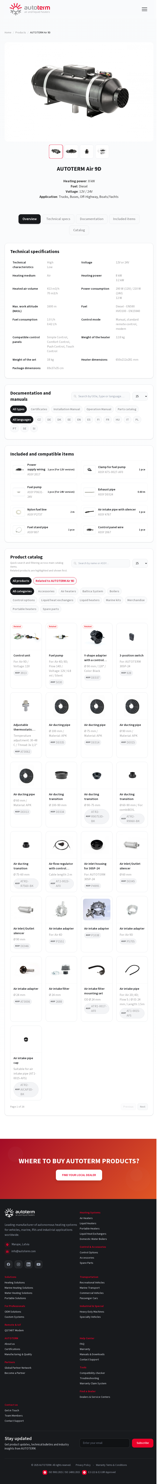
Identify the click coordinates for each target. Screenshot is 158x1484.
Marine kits (113, 600)
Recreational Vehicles (92, 1283)
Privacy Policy (83, 1465)
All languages (22, 420)
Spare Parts (86, 1263)
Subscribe (143, 1443)
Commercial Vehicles (92, 1293)
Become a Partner (15, 1373)
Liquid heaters (89, 600)
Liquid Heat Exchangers (93, 1234)
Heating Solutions (15, 1283)
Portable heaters (24, 609)
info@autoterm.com (24, 1251)
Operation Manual (99, 409)
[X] (8, 1264)
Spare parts (51, 609)
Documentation (91, 219)
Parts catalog (127, 409)
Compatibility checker (92, 1373)
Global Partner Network (18, 1368)
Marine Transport (90, 1288)
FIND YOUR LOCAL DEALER (79, 1175)
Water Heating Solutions (18, 1293)
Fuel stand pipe (37, 527)
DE (49, 420)
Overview (30, 219)
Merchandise (136, 600)
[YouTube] (38, 1264)
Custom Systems (14, 1317)
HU (118, 420)
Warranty (85, 1349)
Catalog (79, 230)
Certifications (12, 1349)
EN (79, 420)
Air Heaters (86, 1218)
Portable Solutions (15, 1298)
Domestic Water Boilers (93, 1239)
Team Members (14, 1416)
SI (34, 428)
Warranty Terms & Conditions (111, 1465)
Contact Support (89, 1360)
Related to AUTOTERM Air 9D (55, 581)
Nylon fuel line (37, 509)
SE (24, 428)
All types (18, 409)
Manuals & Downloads (92, 1354)
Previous (128, 1107)
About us (10, 1344)
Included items (124, 219)
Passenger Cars (89, 1298)
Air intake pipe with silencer (117, 509)
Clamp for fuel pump (112, 467)
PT (14, 428)
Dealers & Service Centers (95, 1397)
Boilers (114, 591)
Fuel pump (34, 487)
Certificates (39, 409)
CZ (39, 420)
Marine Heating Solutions (19, 1288)
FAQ (82, 1344)
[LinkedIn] (28, 1264)
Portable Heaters (90, 1229)
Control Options (89, 1253)
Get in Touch (12, 1410)
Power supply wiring (36, 467)
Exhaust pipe (106, 489)
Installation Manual (67, 409)
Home (8, 33)
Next (142, 1107)
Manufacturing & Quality (18, 1354)
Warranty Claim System (93, 1383)
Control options (24, 600)
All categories (22, 591)
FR (107, 420)
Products (20, 33)
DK (59, 420)
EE (69, 420)
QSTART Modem (14, 1330)
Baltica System (92, 591)
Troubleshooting (89, 1378)
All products (21, 581)
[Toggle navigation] (144, 9)
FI (98, 420)
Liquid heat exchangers (57, 600)
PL (137, 420)
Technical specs (58, 219)
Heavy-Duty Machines (92, 1312)
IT (127, 420)
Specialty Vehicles (90, 1317)
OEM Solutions (13, 1312)
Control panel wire (111, 527)
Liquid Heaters (88, 1223)
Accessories (46, 591)
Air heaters (68, 591)
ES (89, 420)
